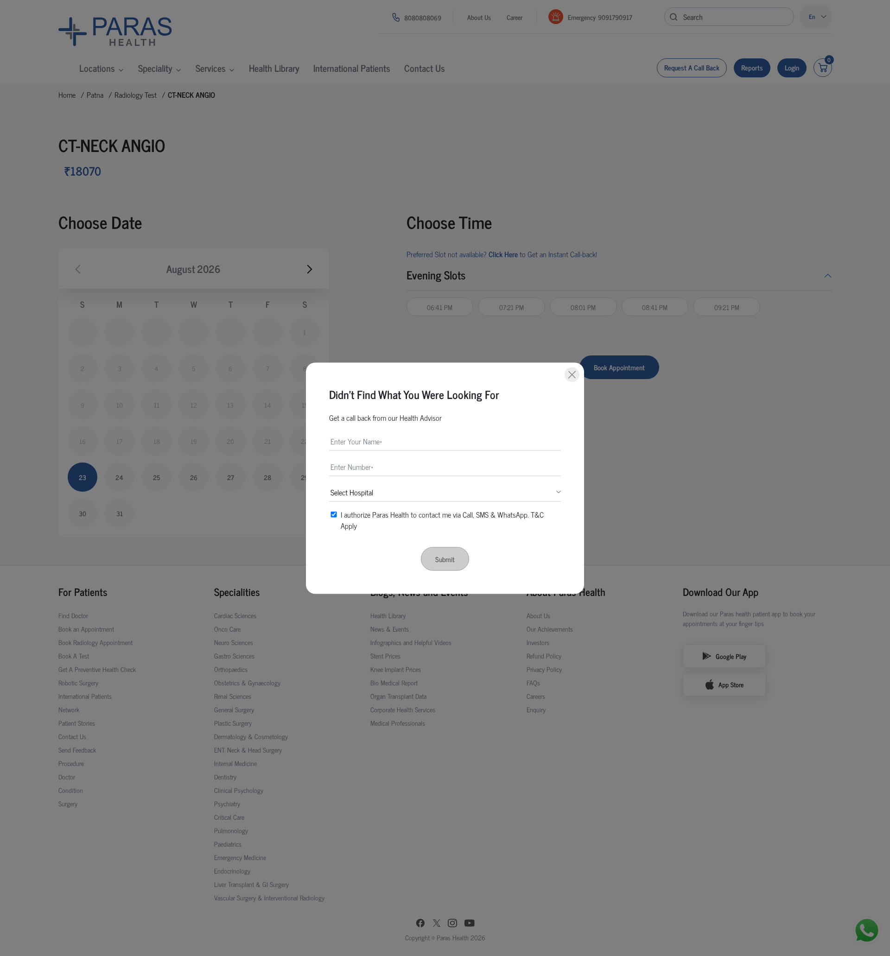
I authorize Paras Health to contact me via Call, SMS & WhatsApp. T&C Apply (442, 519)
